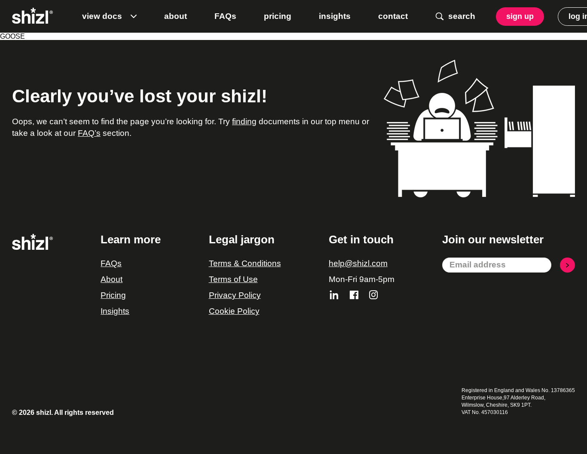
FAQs (225, 16)
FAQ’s (89, 133)
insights (335, 16)
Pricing (113, 295)
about (175, 16)
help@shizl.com (358, 263)
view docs (102, 16)
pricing (277, 16)
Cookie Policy (234, 311)
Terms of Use (233, 279)
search (461, 16)
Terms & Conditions (245, 263)
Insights (115, 311)
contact (393, 16)
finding (244, 121)
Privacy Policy (235, 295)
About (111, 279)
